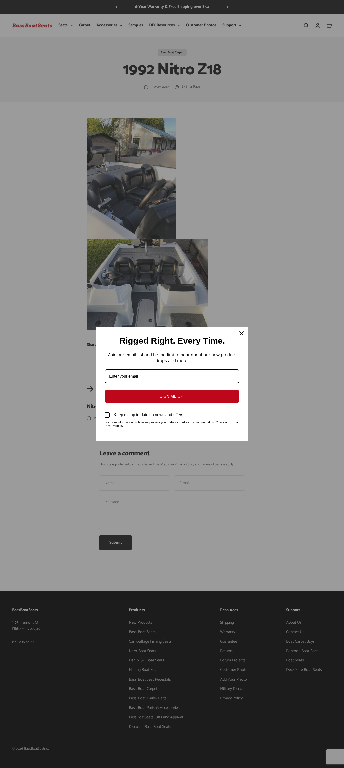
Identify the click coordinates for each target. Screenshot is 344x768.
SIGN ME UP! (172, 396)
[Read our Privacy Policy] (236, 423)
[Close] (241, 333)
